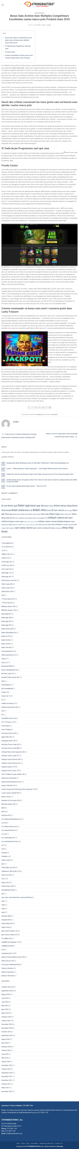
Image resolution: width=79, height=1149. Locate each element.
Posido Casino (10, 52)
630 (2, 595)
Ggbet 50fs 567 (6, 737)
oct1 (2, 845)
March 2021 (5, 1088)
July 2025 (4, 998)
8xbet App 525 (6, 621)
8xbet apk (12, 505)
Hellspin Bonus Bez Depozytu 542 (13, 752)
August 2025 (5, 994)
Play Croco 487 (6, 875)
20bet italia (44, 514)
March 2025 (5, 1013)
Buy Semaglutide (7, 688)
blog (2, 681)
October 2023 (6, 1050)
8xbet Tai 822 (6, 640)
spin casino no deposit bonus (44, 528)
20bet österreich (66, 514)
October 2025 (6, 987)
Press (23, 1143)
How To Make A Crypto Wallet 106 (12, 774)
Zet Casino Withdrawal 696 (10, 964)
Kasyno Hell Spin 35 (8, 785)
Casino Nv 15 (5, 696)
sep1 (3, 901)
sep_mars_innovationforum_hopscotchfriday (16, 897)
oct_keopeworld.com (8, 830)
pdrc (2, 864)
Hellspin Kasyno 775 (8, 767)
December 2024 (6, 1024)
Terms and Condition (46, 1143)
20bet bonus (17, 514)
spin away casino (24, 527)
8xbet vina (39, 510)
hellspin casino (56, 517)
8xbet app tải (37, 505)
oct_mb (4, 834)
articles (3, 659)
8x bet (4, 505)
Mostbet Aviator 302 (8, 804)
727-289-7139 (28, 1105)
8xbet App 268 (6, 618)
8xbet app (24, 505)
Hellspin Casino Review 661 (10, 763)
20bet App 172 (6, 573)
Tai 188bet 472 (6, 938)
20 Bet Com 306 (6, 565)
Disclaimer (34, 1143)
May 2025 (4, 1006)
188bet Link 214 (6, 554)
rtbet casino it (10, 528)
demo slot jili (37, 518)
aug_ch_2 (4, 662)
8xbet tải (28, 510)
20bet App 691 (6, 577)
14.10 (3, 550)
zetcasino (58, 528)
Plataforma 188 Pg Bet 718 (10, 871)
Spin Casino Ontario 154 (9, 931)
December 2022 (6, 1065)
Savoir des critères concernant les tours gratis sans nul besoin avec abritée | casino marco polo (18, 40)
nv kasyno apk (66, 524)
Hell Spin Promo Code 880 (10, 748)
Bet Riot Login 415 (7, 673)
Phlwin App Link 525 (8, 867)
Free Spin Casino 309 (8, 733)
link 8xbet (39, 524)
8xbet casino (49, 506)
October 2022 (6, 1069)
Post (3, 879)
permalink (54, 414)
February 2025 (6, 1017)
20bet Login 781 (7, 588)
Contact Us (59, 1143)
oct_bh (3, 823)
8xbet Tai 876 (6, 644)
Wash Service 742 (7, 961)
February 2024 (6, 1047)
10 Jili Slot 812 (6, 547)
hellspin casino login (15, 521)
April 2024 (4, 1043)
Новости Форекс (7, 968)
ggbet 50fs (44, 518)
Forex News (5, 726)
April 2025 (4, 1009)
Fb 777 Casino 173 (7, 722)
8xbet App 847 (6, 625)
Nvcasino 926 (6, 815)
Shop (18, 1143)
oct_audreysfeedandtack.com (11, 819)
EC (2, 715)
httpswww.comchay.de (8, 778)
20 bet (48, 510)
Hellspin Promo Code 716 (10, 771)
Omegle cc (5, 856)
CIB (2, 711)
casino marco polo (18, 68)
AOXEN (49, 25)
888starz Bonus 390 (8, 606)
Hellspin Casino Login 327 (10, 756)
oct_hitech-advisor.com (9, 826)
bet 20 (12, 518)
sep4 (3, 912)
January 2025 (6, 1021)
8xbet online (18, 510)
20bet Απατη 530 (7, 591)
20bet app (8, 514)
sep (2, 894)
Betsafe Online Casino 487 (10, 677)
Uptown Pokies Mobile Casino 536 (13, 957)
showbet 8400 (6, 916)
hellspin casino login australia (31, 521)
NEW (3, 808)
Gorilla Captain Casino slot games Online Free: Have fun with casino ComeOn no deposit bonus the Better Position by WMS (41, 481)
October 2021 (6, 1084)
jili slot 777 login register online (28, 524)
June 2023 (5, 1054)
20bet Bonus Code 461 (9, 580)
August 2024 (5, 1039)
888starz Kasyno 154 (8, 610)
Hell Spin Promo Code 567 (10, 744)
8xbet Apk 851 (6, 614)
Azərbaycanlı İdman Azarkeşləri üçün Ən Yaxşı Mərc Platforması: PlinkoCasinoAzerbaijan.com (37, 463)
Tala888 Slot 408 (7, 946)
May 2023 (4, 1058)
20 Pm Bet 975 (6, 569)
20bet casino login (34, 514)
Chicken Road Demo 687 (9, 707)
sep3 (3, 909)
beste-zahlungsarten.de (9, 670)
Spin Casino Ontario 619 (9, 935)
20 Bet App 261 (6, 562)
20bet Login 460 (7, 584)
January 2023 (6, 1062)
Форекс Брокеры (7, 972)
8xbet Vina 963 (6, 647)
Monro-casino (6, 797)
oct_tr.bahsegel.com (8, 838)
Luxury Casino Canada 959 (10, 793)
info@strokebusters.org (26, 1112)
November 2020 (6, 1091)
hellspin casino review (47, 521)
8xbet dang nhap (63, 505)
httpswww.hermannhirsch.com (11, 782)
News (3, 811)
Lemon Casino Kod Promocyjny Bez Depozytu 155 (18, 789)
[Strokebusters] (39, 5)
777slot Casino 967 (8, 599)
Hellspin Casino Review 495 (10, 759)
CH (2, 700)
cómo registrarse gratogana (23, 518)
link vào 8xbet (47, 524)
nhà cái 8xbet (57, 524)
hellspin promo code (14, 524)
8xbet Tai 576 (6, 636)
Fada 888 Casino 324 (8, 718)
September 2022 (7, 1073)
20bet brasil (24, 514)
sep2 (3, 905)
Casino (3, 692)
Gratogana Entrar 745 (8, 741)
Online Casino (6, 860)
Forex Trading (6, 729)
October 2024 (6, 1032)
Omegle (4, 853)
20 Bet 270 (5, 558)
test (2, 949)
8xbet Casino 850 (7, 629)
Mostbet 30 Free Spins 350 (10, 800)
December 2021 (6, 1076)
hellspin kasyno (63, 521)
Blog (27, 1143)
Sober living (5, 927)
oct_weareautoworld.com (9, 841)
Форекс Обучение (7, 976)
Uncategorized (39, 13)
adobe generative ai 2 (8, 655)
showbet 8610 (6, 920)
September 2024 (7, 1035)
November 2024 (6, 1028)
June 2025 (5, 1002)
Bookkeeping (5, 685)
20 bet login (68, 510)
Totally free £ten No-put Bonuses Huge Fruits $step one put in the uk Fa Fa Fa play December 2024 (39, 474)
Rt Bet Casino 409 (7, 886)
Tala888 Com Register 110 (10, 942)
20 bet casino (57, 510)
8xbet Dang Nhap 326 (8, 633)
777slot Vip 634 (6, 603)
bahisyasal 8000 (7, 666)
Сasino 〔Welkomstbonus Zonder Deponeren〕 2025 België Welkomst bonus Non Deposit (37, 468)
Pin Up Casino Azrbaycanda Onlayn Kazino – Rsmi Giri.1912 (26, 486)
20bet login (54, 514)
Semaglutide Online (8, 890)
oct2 (2, 849)
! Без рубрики (6, 543)
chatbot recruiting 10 (8, 703)
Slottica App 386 (7, 923)
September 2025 (7, 991)
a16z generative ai (7, 651)
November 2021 (6, 1080)
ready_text (5, 882)
